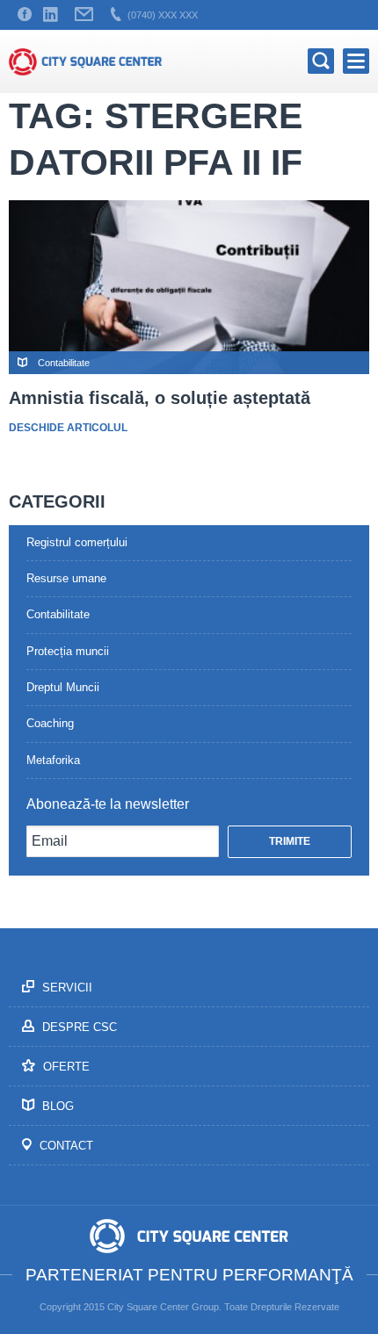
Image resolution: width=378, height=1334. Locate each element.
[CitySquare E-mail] (84, 15)
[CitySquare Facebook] (24, 15)
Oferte (65, 1066)
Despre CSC (78, 1027)
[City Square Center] (86, 61)
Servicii (65, 987)
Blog (56, 1106)
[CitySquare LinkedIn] (50, 15)
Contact (64, 1145)
